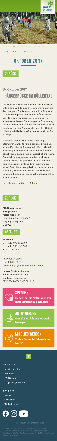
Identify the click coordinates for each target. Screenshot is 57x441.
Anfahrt (11, 232)
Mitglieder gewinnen (14, 382)
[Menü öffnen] (3, 6)
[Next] (49, 28)
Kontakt (8, 395)
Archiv (15, 51)
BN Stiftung (10, 378)
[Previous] (7, 28)
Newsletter (9, 399)
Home (6, 51)
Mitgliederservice (12, 404)
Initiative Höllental (28, 183)
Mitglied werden (12, 369)
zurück (10, 73)
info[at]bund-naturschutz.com (26, 265)
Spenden (9, 373)
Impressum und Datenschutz (28, 422)
